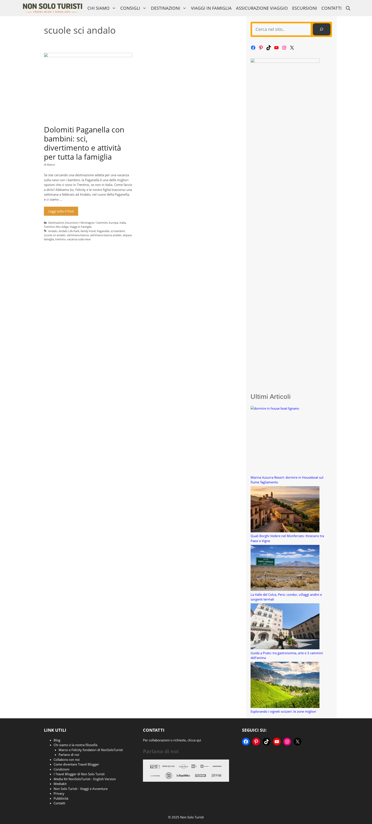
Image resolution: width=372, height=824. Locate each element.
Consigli (130, 8)
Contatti (331, 8)
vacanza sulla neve (79, 239)
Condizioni (61, 769)
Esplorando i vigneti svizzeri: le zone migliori (283, 711)
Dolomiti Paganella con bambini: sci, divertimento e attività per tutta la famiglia (84, 143)
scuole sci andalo (54, 235)
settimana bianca (78, 235)
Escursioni (304, 8)
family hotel (88, 231)
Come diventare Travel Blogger (76, 764)
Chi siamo (98, 8)
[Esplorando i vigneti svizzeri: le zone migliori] (285, 685)
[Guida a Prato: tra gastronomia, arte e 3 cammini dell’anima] (285, 627)
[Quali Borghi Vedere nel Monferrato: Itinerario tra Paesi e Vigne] (285, 509)
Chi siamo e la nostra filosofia (75, 745)
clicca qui (194, 740)
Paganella (103, 231)
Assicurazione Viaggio (262, 8)
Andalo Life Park (69, 231)
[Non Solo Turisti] (52, 8)
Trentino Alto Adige (56, 227)
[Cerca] (321, 29)
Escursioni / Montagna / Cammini (86, 223)
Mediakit (60, 784)
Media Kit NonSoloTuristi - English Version (85, 779)
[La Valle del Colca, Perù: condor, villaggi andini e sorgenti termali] (285, 568)
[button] (348, 8)
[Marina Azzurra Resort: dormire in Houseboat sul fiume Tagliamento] (285, 440)
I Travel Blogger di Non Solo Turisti (79, 774)
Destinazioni (165, 8)
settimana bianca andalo (105, 235)
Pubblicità (61, 798)
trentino (60, 239)
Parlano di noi (69, 754)
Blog (57, 740)
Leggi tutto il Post (61, 211)
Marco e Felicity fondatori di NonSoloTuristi (91, 750)
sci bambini (117, 231)
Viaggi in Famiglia (211, 8)
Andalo (52, 231)
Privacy (59, 793)
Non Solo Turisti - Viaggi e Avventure (81, 788)
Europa (113, 223)
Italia (122, 223)
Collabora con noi (67, 759)
